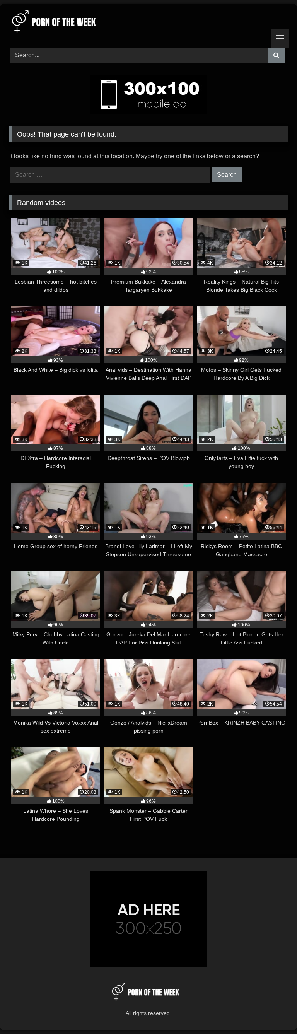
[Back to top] (273, 1011)
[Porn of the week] (148, 23)
